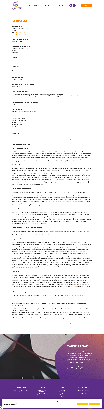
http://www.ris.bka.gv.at (73, 140)
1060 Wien (62, 394)
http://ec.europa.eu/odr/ (75, 295)
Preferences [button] (13, 404)
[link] (37, 5)
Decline (82, 403)
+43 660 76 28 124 (42, 391)
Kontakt (61, 5)
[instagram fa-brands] (74, 5)
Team (54, 5)
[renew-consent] (1, 407)
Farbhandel (47, 5)
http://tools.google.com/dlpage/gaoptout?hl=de (25, 268)
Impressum (62, 390)
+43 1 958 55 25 (42, 390)
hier (71, 286)
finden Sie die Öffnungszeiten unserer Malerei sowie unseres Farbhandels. (83, 392)
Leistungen (37, 5)
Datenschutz (62, 391)
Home (29, 5)
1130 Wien (62, 396)
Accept (94, 403)
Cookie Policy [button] (42, 403)
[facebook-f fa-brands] (70, 5)
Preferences (70, 403)
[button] (86, 5)
